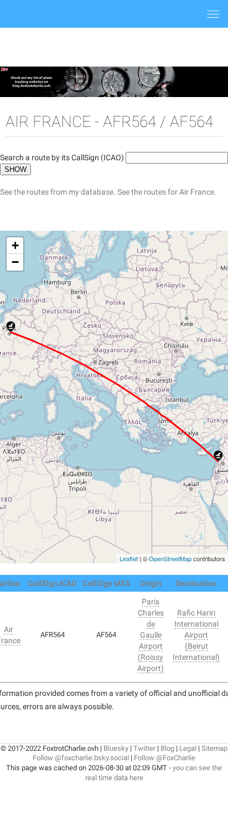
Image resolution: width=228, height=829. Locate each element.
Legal (187, 748)
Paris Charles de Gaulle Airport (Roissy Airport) (150, 635)
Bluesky (115, 748)
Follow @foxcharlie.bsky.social (81, 758)
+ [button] (15, 245)
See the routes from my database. (58, 191)
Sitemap (214, 748)
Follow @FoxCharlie (164, 758)
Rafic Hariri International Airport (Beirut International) (196, 635)
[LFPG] (10, 326)
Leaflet (129, 558)
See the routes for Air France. (166, 191)
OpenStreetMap (170, 558)
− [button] (15, 262)
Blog (167, 748)
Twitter (144, 748)
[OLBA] (218, 455)
